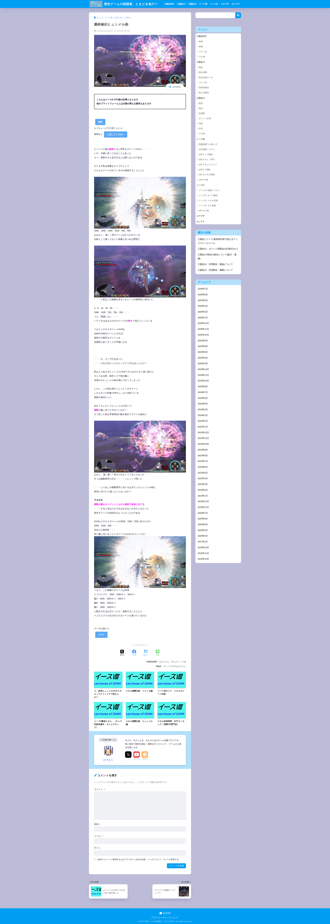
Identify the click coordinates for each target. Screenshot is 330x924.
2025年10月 (203, 335)
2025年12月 (203, 323)
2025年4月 (203, 358)
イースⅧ (203, 4)
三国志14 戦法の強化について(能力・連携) (217, 256)
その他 (202, 57)
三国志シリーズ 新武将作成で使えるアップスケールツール (218, 241)
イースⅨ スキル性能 (208, 200)
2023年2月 (203, 490)
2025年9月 (203, 340)
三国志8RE (169, 4)
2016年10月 (203, 559)
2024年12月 (203, 369)
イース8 (168, 666)
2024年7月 (203, 392)
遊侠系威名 (204, 87)
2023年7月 (203, 461)
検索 (238, 15)
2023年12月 (203, 432)
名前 (97, 824)
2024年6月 (203, 398)
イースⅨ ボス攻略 (207, 205)
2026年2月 (203, 312)
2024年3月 (203, 415)
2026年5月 (203, 300)
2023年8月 (203, 455)
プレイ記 (203, 52)
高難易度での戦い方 (208, 144)
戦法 (201, 108)
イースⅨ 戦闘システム (209, 190)
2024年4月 (203, 409)
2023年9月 (203, 450)
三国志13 (181, 4)
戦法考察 (203, 72)
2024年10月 (203, 381)
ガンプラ (236, 4)
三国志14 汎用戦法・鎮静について (215, 270)
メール (99, 836)
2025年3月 (203, 363)
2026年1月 (203, 317)
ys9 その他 (204, 210)
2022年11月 (203, 507)
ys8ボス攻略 (204, 169)
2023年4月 (203, 478)
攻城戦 (202, 113)
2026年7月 (203, 289)
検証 (201, 67)
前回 (100, 122)
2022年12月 (203, 501)
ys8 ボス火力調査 (207, 174)
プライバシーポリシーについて (164, 918)
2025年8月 (203, 346)
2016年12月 (203, 547)
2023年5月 (203, 473)
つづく (101, 634)
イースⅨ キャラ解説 (208, 195)
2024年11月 (203, 375)
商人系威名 (204, 93)
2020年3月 (203, 536)
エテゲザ (225, 4)
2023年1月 (203, 495)
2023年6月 (203, 467)
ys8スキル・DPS (167, 661)
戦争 (201, 41)
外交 (201, 128)
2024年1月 (203, 427)
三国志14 (192, 4)
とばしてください (115, 134)
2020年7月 (203, 513)
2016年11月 (203, 553)
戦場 (201, 46)
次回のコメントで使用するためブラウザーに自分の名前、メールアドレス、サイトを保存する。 (138, 859)
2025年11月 (203, 329)
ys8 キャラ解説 (206, 154)
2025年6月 (203, 352)
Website (144, 759)
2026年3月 (203, 306)
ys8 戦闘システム (207, 149)
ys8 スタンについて (208, 164)
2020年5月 (203, 524)
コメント (100, 789)
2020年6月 (203, 518)
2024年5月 (203, 404)
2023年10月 (203, 444)
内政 (201, 123)
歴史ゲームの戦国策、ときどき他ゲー (130, 4)
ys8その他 (203, 180)
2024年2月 (203, 421)
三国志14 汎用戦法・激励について (215, 264)
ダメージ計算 (205, 118)
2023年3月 (203, 484)
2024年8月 (203, 386)
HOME (166, 913)
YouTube (136, 759)
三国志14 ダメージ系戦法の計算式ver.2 (218, 249)
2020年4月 (203, 530)
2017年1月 (203, 541)
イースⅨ (214, 4)
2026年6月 (203, 294)
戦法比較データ (206, 77)
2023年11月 (203, 438)
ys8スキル (181, 666)
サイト (97, 848)
